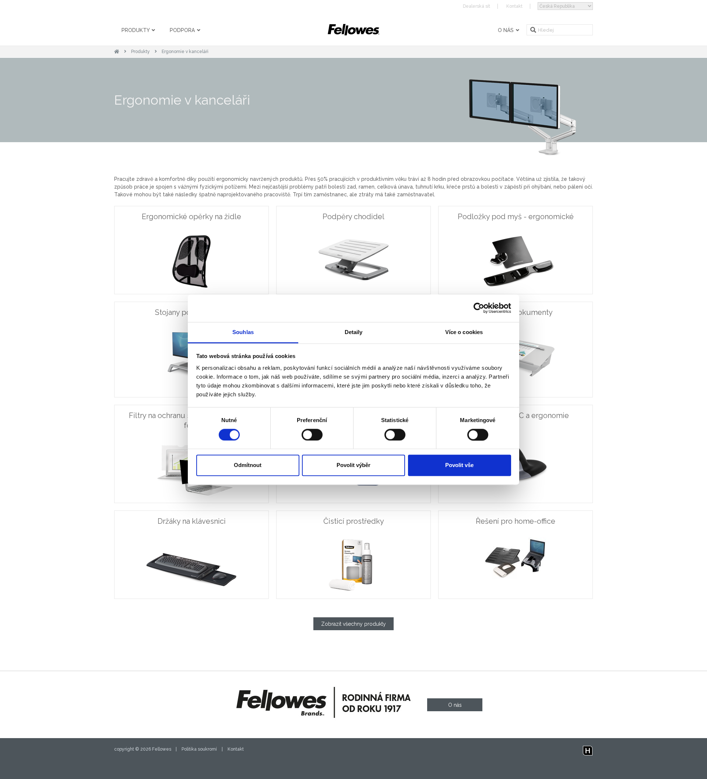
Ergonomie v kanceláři (185, 51)
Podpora (183, 30)
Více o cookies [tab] (464, 332)
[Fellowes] (353, 29)
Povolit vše (459, 465)
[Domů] (116, 51)
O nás (506, 30)
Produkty (136, 30)
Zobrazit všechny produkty (353, 624)
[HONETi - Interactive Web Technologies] (588, 749)
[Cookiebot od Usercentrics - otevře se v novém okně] (479, 307)
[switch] (312, 435)
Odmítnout (247, 465)
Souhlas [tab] (243, 332)
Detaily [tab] (354, 332)
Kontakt (514, 6)
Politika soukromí (199, 749)
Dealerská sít (476, 6)
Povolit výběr (353, 465)
